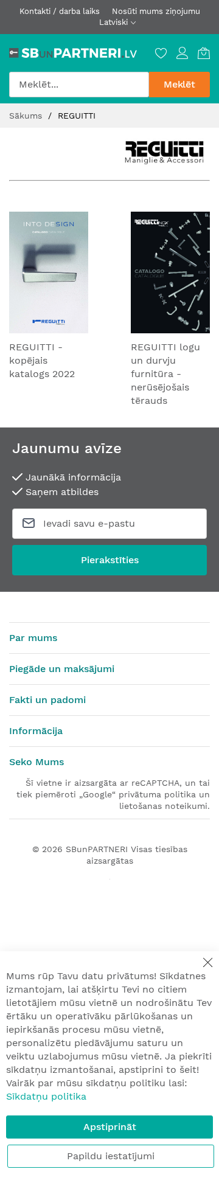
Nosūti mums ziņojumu (156, 11)
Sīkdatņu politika (46, 1096)
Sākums (27, 115)
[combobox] (79, 84)
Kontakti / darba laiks (59, 11)
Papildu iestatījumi (111, 1156)
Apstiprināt (109, 1126)
